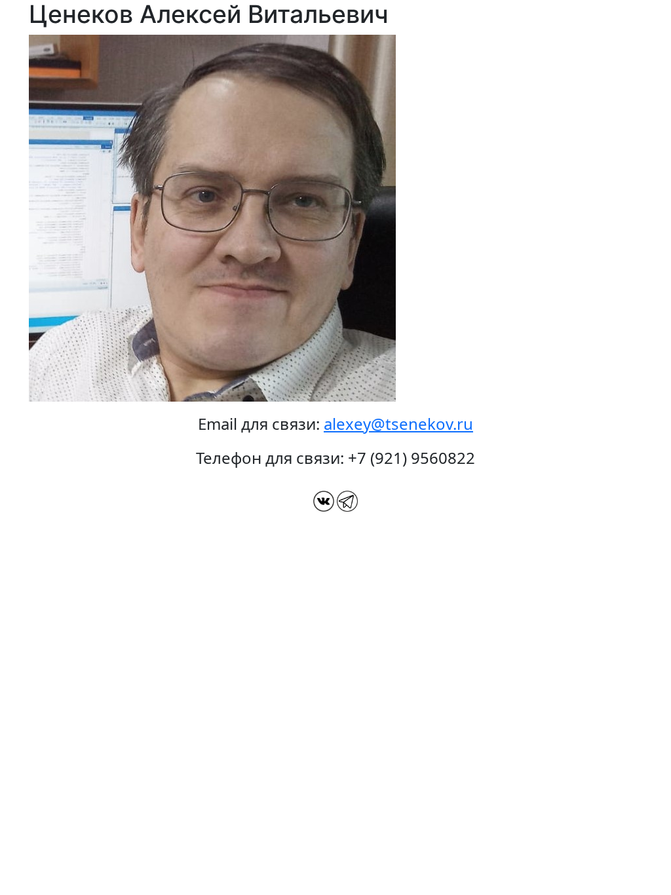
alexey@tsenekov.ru (398, 423)
